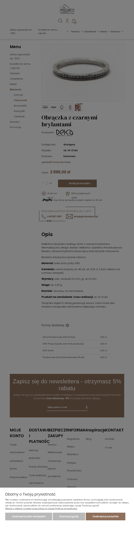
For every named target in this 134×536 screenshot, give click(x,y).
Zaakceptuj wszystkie (105, 516)
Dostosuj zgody (68, 516)
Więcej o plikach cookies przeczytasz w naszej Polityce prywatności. (41, 508)
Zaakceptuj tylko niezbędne (28, 516)
